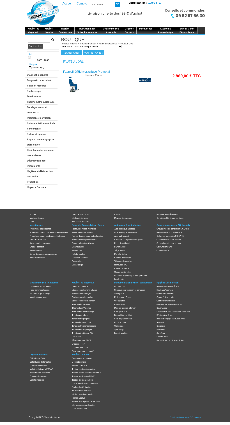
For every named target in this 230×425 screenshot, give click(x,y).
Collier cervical (163, 250)
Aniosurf (160, 322)
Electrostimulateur (37, 257)
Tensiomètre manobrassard (84, 326)
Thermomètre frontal (81, 304)
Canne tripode (78, 261)
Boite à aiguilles (121, 333)
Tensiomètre (34, 96)
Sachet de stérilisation (81, 387)
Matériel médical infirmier (125, 308)
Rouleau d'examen (165, 290)
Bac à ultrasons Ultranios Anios (170, 340)
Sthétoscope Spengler (81, 293)
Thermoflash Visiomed (81, 308)
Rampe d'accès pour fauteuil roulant (87, 236)
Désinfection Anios (164, 315)
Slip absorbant (36, 250)
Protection (32, 182)
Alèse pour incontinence (40, 243)
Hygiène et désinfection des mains (40, 174)
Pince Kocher (120, 322)
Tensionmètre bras (80, 315)
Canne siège (77, 265)
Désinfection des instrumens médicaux (173, 311)
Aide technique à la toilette (125, 232)
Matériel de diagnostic (83, 282)
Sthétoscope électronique (83, 297)
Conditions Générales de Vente (170, 218)
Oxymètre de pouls (80, 347)
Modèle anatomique (38, 297)
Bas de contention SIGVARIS (169, 232)
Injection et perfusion (39, 118)
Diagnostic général (37, 75)
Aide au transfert (121, 236)
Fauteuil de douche (122, 257)
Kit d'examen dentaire (81, 391)
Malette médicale (37, 380)
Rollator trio (77, 250)
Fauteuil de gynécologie (40, 293)
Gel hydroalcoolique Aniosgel (169, 304)
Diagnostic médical (80, 286)
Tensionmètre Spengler (82, 329)
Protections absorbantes (40, 229)
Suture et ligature (36, 134)
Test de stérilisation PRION (83, 376)
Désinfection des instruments (36, 163)
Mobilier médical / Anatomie (44, 282)
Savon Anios (162, 308)
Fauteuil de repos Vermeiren (84, 229)
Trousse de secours (38, 365)
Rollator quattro (78, 254)
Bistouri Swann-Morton (124, 315)
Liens (32, 222)
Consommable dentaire (82, 358)
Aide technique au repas (124, 229)
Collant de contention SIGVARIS (170, 236)
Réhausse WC (120, 265)
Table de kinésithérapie (40, 290)
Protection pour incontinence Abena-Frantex (49, 232)
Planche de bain (121, 254)
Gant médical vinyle (165, 297)
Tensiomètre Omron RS (82, 333)
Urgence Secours (36, 187)
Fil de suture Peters (122, 297)
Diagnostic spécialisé (39, 80)
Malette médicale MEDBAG (41, 369)
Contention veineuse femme (169, 239)
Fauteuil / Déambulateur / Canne (88, 225)
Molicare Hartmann (38, 239)
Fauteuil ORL (126, 43)
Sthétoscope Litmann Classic (84, 290)
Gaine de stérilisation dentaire (85, 383)
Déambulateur (78, 247)
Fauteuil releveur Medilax (83, 232)
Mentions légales (37, 218)
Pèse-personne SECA (81, 340)
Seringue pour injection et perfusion (129, 290)
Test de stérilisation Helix (82, 380)
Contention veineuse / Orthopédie (173, 225)
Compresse (119, 326)
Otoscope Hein (78, 344)
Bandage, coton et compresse (37, 110)
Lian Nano (76, 337)
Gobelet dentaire (79, 362)
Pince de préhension (123, 243)
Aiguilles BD (119, 286)
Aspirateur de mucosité (40, 373)
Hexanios (161, 329)
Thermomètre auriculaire (40, 102)
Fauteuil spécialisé (108, 43)
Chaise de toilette (121, 268)
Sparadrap (118, 329)
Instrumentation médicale (41, 123)
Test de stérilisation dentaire (84, 369)
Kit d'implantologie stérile (82, 394)
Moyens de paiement (123, 218)
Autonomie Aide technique (127, 225)
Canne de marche (80, 257)
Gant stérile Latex (79, 409)
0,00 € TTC (154, 2)
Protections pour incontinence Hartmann (47, 236)
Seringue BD (119, 293)
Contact (117, 214)
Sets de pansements (123, 319)
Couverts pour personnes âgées (128, 239)
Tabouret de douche (123, 261)
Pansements (34, 128)
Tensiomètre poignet (80, 319)
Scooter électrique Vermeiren (84, 239)
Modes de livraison (80, 218)
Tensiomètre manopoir (81, 322)
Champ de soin (120, 311)
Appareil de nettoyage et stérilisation (40, 142)
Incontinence (36, 225)
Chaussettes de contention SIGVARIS (173, 229)
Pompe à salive (78, 398)
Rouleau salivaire (79, 365)
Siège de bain (120, 250)
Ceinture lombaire (164, 247)
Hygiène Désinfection (167, 282)
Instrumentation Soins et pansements (133, 282)
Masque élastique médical (168, 286)
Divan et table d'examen (40, 286)
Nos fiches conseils (80, 222)
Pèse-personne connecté (83, 351)
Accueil (33, 214)
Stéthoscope (34, 91)
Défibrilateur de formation (40, 362)
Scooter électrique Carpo (83, 243)
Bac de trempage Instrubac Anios (171, 319)
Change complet (37, 247)
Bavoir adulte (120, 247)
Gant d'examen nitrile (166, 301)
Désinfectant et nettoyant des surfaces (40, 153)
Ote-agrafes (119, 301)
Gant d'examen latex (165, 293)
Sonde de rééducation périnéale (43, 254)
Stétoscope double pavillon (83, 301)
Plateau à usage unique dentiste (86, 401)
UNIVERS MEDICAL (81, 214)
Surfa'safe (161, 333)
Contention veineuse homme (169, 243)
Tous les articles (69, 43)
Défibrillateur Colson (38, 358)
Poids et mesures (36, 85)
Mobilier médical (88, 43)
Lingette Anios (163, 337)
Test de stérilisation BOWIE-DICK (86, 373)
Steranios (161, 326)
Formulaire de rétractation (168, 214)
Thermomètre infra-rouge (83, 311)
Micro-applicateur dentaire (83, 405)
